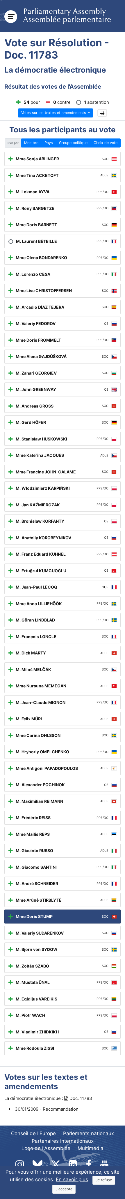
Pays (48, 143)
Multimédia (90, 1148)
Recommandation (60, 1109)
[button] (102, 113)
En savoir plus (72, 1179)
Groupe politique (73, 143)
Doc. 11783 (80, 1098)
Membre (31, 143)
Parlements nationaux (88, 1133)
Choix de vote (105, 143)
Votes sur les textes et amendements (54, 112)
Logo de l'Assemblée (46, 1148)
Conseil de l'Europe (33, 1133)
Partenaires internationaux (63, 1141)
